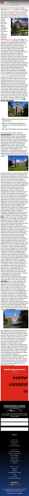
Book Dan (14, 470)
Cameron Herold (5, 75)
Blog (14, 474)
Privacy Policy (18, 491)
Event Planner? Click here (14, 478)
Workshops (14, 443)
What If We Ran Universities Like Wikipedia (14, 11)
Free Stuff (14, 476)
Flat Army (14, 462)
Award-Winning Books (14, 451)
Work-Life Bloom (14, 455)
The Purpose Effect (14, 461)
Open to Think (14, 459)
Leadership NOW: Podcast (14, 472)
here (26, 41)
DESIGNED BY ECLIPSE (14, 493)
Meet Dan (14, 468)
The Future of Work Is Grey (14, 453)
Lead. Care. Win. (15, 457)
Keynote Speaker (14, 442)
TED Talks (10, 39)
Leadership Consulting (14, 445)
